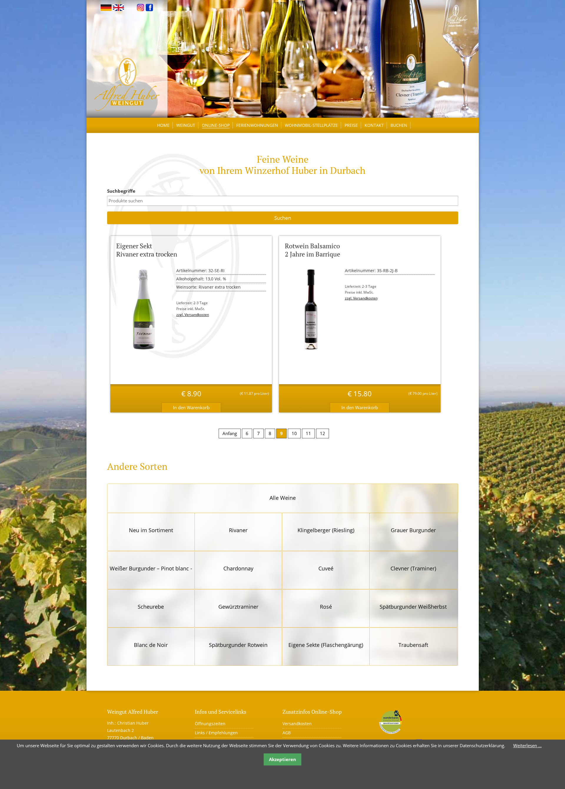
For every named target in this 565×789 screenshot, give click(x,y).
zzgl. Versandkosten (192, 314)
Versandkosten (297, 723)
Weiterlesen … (527, 745)
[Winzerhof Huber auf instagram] (140, 7)
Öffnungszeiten (210, 723)
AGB (286, 732)
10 (294, 433)
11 (308, 433)
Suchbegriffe (121, 191)
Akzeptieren (282, 759)
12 (322, 433)
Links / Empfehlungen (216, 732)
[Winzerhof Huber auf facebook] (149, 7)
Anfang (229, 433)
